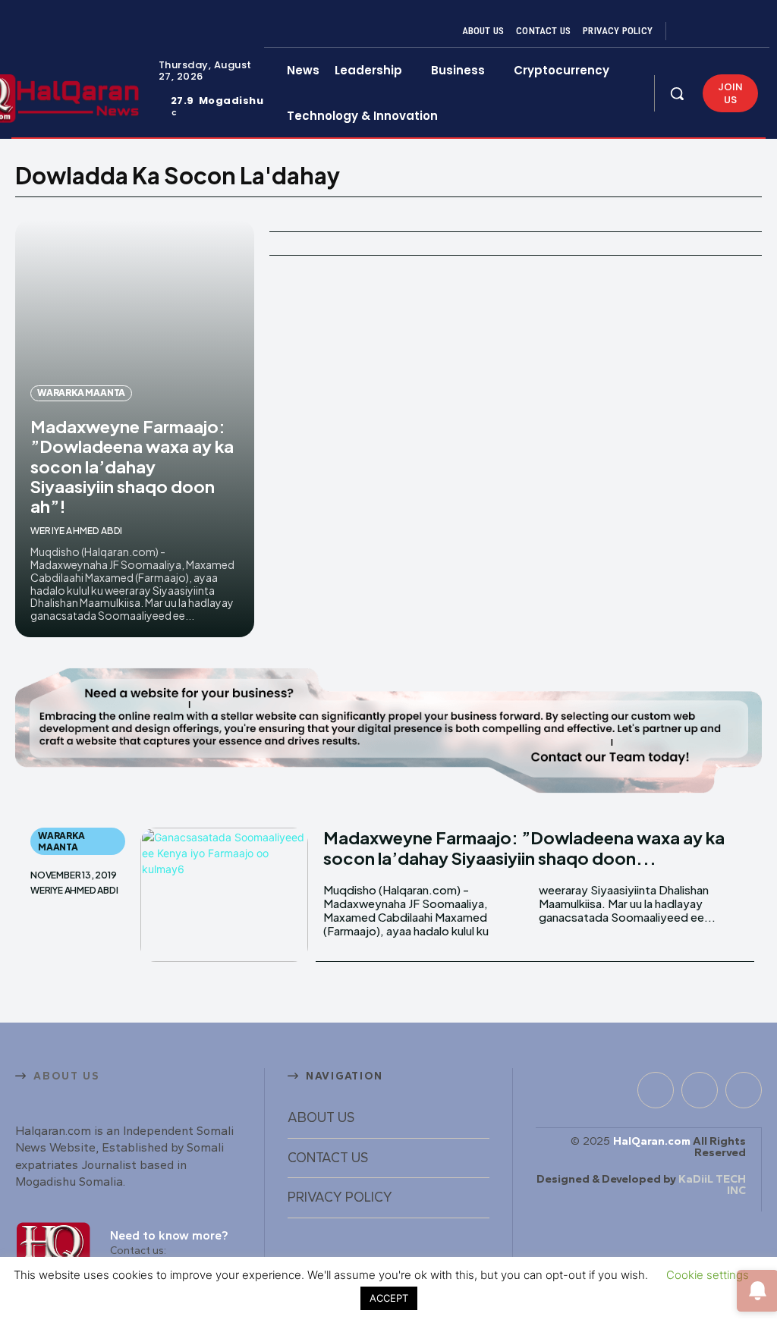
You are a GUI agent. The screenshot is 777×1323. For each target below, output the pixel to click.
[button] (677, 93)
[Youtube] (745, 31)
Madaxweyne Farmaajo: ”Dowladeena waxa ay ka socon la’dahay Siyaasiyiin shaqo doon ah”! (132, 466)
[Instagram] (709, 31)
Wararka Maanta (81, 392)
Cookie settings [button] (707, 1275)
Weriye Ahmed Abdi (76, 530)
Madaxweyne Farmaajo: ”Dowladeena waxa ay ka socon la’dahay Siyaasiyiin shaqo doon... (524, 847)
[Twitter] (727, 31)
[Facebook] (690, 31)
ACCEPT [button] (389, 1298)
